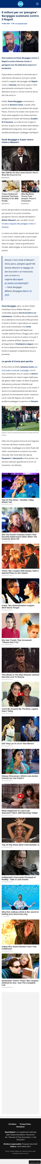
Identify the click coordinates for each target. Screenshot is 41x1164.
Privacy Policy (25, 1124)
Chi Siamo (12, 1124)
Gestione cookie (35, 1162)
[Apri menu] (37, 4)
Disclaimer (20, 1127)
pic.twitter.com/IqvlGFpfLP (16, 283)
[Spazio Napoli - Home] (20, 4)
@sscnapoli (18, 279)
